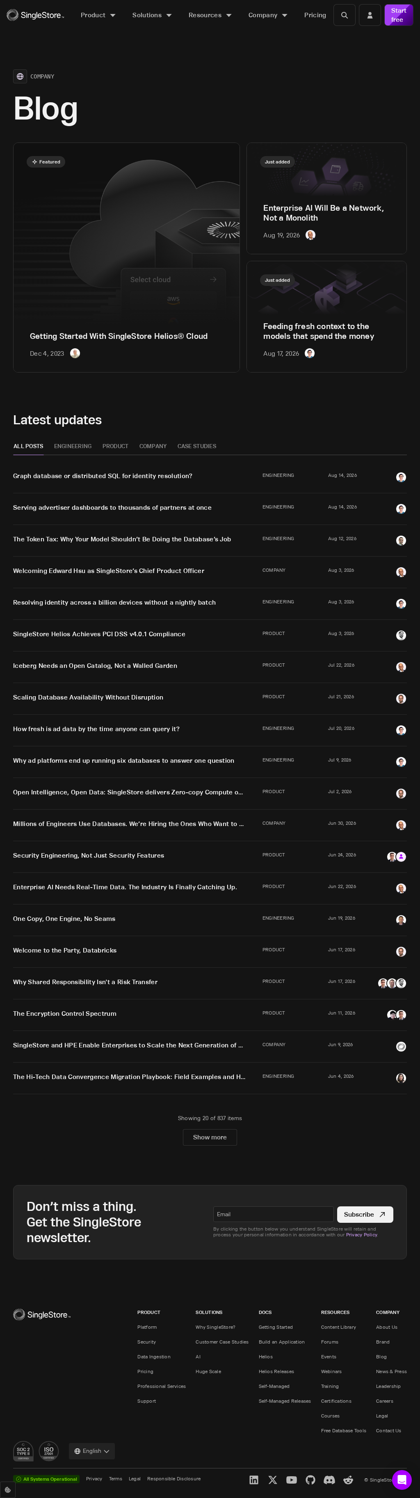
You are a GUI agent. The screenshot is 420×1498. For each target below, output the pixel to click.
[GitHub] (310, 1480)
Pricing (145, 1371)
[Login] (370, 15)
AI (198, 1356)
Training (330, 1386)
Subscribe (359, 1214)
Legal (382, 1416)
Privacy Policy (361, 1234)
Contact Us (388, 1430)
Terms (115, 1478)
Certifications (336, 1401)
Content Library (338, 1327)
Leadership (388, 1386)
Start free (398, 15)
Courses (330, 1416)
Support (146, 1401)
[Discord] (329, 1480)
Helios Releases (276, 1371)
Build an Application (282, 1342)
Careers (384, 1401)
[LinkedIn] (254, 1480)
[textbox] (273, 1214)
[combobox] (92, 1451)
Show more (210, 1137)
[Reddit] (348, 1480)
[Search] (344, 15)
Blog (381, 1356)
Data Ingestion (153, 1356)
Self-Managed (274, 1386)
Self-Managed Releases (285, 1401)
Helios (266, 1356)
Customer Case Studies (222, 1342)
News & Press (391, 1371)
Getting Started (276, 1327)
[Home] (35, 15)
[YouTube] (291, 1480)
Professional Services (161, 1386)
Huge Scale (208, 1371)
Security (146, 1342)
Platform (147, 1327)
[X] (273, 1480)
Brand (383, 1342)
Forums (329, 1342)
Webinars (331, 1371)
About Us (386, 1327)
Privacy (94, 1478)
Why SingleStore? (215, 1327)
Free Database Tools (344, 1430)
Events (328, 1356)
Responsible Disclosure (174, 1478)
